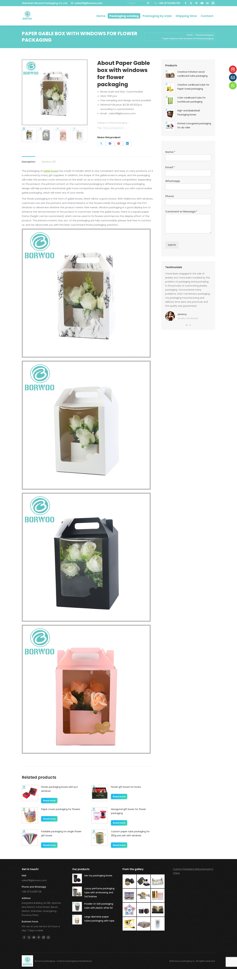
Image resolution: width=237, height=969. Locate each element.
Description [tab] (28, 161)
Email (170, 167)
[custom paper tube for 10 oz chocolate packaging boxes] (130, 896)
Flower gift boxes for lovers (126, 787)
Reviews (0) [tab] (49, 161)
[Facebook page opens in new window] (185, 3)
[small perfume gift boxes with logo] (144, 881)
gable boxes (50, 171)
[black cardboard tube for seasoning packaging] (130, 881)
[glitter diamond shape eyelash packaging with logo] (130, 910)
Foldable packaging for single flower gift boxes (61, 833)
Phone (169, 196)
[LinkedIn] (127, 143)
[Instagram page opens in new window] (213, 3)
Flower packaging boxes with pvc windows (59, 789)
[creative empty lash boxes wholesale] (158, 910)
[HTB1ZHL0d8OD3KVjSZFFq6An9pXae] (144, 924)
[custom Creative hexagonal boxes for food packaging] (144, 896)
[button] (187, 325)
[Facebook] (110, 143)
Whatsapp (172, 181)
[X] (101, 143)
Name (170, 152)
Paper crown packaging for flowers (60, 809)
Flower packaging (117, 122)
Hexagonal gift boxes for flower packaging (128, 811)
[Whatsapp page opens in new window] (48, 937)
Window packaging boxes (113, 128)
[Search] (148, 3)
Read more (49, 800)
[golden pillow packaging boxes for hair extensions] (130, 924)
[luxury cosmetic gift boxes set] (158, 881)
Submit (172, 244)
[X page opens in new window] (191, 3)
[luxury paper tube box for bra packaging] (158, 896)
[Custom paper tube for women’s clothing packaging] (158, 924)
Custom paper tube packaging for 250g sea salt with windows (130, 833)
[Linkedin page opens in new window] (207, 3)
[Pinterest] (119, 143)
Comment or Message (181, 211)
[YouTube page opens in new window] (202, 3)
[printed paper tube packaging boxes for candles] (144, 910)
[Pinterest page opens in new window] (196, 3)
